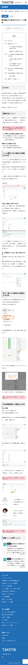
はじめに (10, 40)
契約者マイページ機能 (7, 602)
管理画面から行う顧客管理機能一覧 (10, 580)
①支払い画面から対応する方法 (16, 59)
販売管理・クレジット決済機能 (9, 583)
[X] (2, 657)
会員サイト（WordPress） (8, 594)
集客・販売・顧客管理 (7, 614)
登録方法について (12, 43)
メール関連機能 (6, 596)
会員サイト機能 (6, 617)
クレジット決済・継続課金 (8, 612)
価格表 (3, 638)
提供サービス (5, 632)
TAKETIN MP (5, 635)
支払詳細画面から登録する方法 (15, 73)
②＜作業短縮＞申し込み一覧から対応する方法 (16, 64)
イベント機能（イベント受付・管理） (11, 588)
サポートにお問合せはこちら (9, 640)
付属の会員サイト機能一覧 (8, 591)
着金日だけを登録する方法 (16, 51)
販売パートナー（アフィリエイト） (10, 622)
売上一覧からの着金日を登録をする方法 (15, 69)
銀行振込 (12, 16)
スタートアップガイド (7, 578)
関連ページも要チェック (14, 79)
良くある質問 (5, 609)
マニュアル (5, 575)
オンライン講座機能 (7, 586)
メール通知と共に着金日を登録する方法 (16, 47)
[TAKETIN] (7, 2)
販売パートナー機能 (7, 599)
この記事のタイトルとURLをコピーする (14, 28)
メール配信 (4, 620)
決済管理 (5, 16)
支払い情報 (12, 76)
